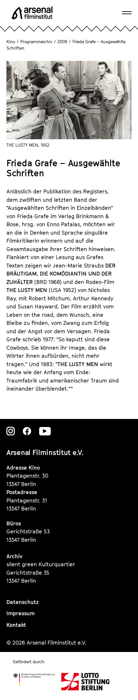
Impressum (20, 613)
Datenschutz (22, 602)
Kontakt (16, 625)
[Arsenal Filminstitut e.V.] (32, 12)
